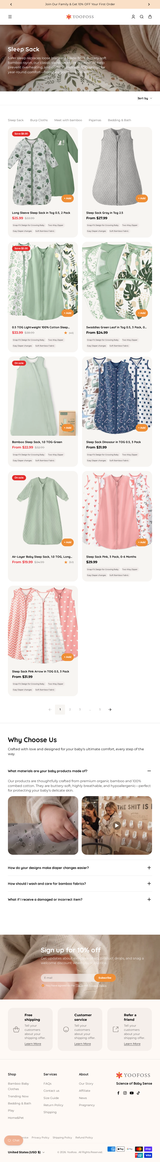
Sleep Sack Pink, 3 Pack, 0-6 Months (111, 557)
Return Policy (53, 1105)
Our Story (86, 1083)
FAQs (47, 1083)
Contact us (51, 1091)
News (83, 1098)
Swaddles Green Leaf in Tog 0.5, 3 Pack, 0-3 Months (117, 327)
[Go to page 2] (110, 710)
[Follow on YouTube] (132, 1093)
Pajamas (95, 120)
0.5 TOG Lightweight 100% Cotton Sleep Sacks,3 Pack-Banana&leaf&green (40, 327)
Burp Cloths (39, 120)
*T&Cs (79, 985)
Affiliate (84, 1091)
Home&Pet (16, 1118)
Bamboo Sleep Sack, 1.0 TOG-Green (37, 442)
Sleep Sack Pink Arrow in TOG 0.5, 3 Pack (40, 671)
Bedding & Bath (119, 120)
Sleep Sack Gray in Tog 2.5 (104, 213)
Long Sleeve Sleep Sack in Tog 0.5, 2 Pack (41, 213)
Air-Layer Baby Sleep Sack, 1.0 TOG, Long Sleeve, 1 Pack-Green (41, 557)
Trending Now (18, 1096)
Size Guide (51, 1098)
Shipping (50, 1112)
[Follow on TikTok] (138, 1093)
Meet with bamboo (68, 120)
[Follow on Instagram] (125, 1093)
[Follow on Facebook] (118, 1093)
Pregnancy (87, 1105)
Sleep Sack (16, 120)
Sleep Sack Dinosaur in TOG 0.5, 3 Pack (113, 442)
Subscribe (105, 977)
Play (11, 1110)
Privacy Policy (97, 985)
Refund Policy (84, 1137)
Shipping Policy (62, 1137)
